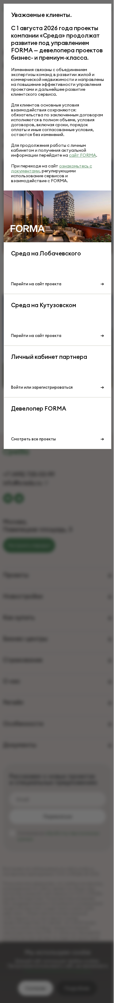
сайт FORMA (82, 155)
